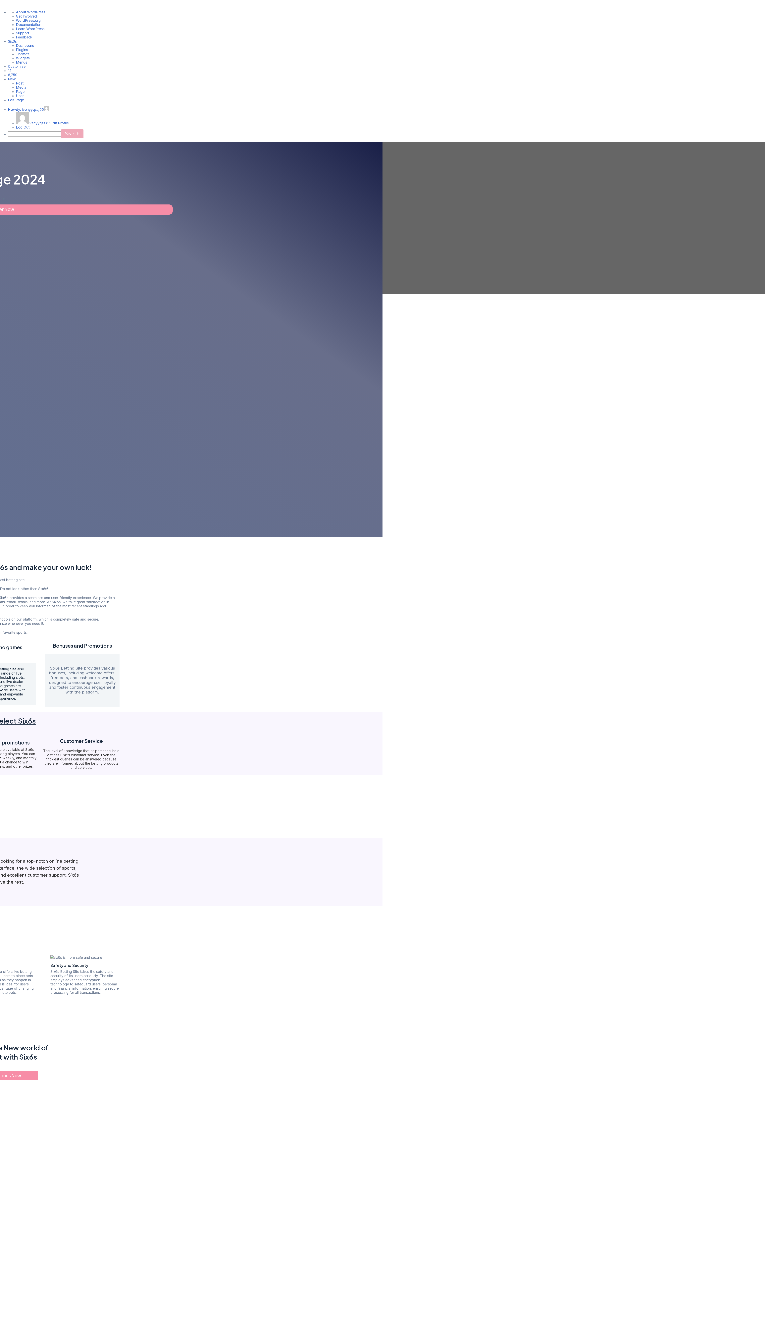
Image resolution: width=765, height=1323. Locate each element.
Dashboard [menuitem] (25, 45)
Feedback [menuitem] (24, 37)
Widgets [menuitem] (23, 58)
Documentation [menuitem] (28, 25)
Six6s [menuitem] (12, 41)
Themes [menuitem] (22, 54)
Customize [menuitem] (17, 66)
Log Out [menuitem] (22, 127)
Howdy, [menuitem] (26, 109)
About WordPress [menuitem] (30, 12)
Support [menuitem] (22, 33)
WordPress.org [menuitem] (28, 20)
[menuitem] (10, 71)
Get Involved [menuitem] (26, 16)
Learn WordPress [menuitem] (30, 29)
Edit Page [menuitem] (16, 100)
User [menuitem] (20, 96)
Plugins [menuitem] (22, 50)
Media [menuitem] (21, 87)
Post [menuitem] (20, 83)
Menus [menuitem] (21, 62)
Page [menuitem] (20, 91)
